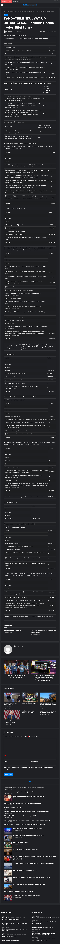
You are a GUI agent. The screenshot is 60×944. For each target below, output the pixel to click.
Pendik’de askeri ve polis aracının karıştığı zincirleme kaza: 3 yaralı (22, 803)
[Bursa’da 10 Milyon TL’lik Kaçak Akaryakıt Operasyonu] (12, 697)
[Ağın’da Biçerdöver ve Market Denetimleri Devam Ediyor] (48, 697)
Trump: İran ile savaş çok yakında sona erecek (11, 721)
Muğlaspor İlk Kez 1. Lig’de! (29, 703)
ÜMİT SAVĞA (9, 31)
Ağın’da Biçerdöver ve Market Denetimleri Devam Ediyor (48, 704)
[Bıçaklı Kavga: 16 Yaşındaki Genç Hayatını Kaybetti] (8, 831)
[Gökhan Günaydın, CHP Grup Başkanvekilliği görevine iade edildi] (8, 879)
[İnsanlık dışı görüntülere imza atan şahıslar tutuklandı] (8, 798)
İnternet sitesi (34, 761)
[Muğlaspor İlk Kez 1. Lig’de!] (30, 697)
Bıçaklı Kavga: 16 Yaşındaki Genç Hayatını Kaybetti (27, 828)
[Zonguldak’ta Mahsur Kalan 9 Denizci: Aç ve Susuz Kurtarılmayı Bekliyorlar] (8, 866)
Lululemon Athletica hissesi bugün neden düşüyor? (48, 711)
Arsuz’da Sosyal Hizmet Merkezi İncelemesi (25, 849)
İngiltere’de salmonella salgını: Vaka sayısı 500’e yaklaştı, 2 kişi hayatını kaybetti (27, 811)
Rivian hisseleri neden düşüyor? (12, 630)
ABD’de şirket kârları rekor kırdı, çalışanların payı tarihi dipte (21, 816)
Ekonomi (12, 11)
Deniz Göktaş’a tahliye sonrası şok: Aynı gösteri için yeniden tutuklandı (24, 788)
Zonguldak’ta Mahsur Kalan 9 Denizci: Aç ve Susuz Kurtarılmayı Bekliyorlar (34, 863)
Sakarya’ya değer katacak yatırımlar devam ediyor (18, 891)
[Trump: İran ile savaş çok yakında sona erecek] (12, 714)
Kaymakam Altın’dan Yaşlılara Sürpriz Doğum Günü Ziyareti (20, 792)
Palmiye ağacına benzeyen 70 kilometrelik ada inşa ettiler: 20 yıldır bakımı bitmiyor (27, 820)
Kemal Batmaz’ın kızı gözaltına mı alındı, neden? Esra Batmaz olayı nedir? (24, 824)
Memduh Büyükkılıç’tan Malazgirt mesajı (24, 870)
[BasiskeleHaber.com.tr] (30, 5)
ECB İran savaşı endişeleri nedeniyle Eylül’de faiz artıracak (29, 712)
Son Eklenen (30, 782)
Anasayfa (7, 11)
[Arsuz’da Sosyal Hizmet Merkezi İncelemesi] (8, 852)
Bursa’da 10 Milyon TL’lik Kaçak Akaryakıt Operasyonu (10, 704)
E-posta (6, 761)
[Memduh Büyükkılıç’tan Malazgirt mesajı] (8, 873)
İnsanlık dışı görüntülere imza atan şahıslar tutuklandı (26, 1)
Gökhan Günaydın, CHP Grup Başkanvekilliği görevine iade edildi (31, 877)
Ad (5, 755)
